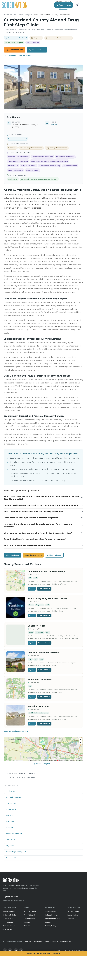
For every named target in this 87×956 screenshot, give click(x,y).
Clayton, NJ (10, 846)
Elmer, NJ (9, 827)
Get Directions (16, 50)
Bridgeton (28, 15)
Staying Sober (29, 922)
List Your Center (73, 911)
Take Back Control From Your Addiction (42, 953)
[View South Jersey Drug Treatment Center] (15, 607)
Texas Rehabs (8, 919)
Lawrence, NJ (11, 803)
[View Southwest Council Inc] (15, 688)
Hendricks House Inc (39, 706)
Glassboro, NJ (11, 858)
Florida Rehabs (8, 922)
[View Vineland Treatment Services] (15, 661)
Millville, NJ (10, 815)
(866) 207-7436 (11, 897)
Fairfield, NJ (10, 791)
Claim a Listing (72, 915)
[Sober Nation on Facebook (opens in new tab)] (5, 950)
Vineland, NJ (10, 821)
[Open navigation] (82, 5)
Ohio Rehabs (8, 929)
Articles (27, 926)
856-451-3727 (38, 50)
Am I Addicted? (29, 915)
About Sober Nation (52, 919)
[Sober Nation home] (14, 5)
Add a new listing (54, 555)
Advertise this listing (33, 555)
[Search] (77, 5)
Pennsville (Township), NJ (16, 852)
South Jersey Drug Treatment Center (47, 598)
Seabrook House (36, 626)
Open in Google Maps (44, 764)
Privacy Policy (50, 926)
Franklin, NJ (10, 840)
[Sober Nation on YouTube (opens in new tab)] (16, 950)
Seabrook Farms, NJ (13, 797)
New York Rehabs (9, 926)
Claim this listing (12, 555)
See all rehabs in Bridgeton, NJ (16, 731)
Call (33, 588)
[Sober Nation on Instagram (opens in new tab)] (10, 950)
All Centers (8, 15)
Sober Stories (50, 911)
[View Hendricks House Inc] (15, 715)
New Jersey (18, 15)
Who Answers (64, 9)
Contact (48, 922)
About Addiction (30, 911)
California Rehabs (9, 915)
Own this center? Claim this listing (17, 55)
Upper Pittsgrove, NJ (14, 834)
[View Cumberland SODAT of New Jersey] (15, 580)
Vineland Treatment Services (43, 652)
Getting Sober (29, 919)
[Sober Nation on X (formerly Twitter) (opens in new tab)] (21, 950)
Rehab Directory (9, 911)
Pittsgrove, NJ (11, 809)
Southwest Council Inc (40, 679)
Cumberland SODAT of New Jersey (46, 571)
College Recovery (52, 915)
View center (43, 588)
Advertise (70, 919)
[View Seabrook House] (15, 635)
